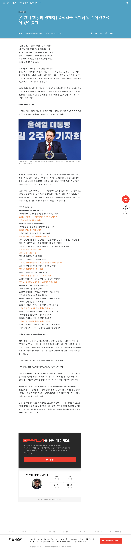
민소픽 (27, 3)
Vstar (39, 3)
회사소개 (11, 532)
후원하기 (65, 532)
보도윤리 (25, 532)
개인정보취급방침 (81, 532)
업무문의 (52, 532)
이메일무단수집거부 (116, 532)
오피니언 (21, 3)
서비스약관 (98, 532)
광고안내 (38, 532)
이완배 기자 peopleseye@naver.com (30, 34)
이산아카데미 (33, 3)
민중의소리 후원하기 (112, 541)
